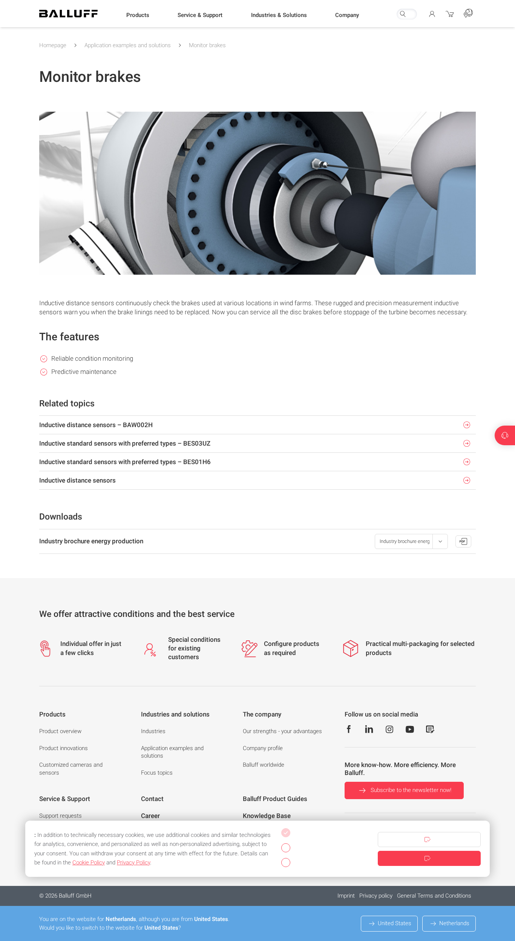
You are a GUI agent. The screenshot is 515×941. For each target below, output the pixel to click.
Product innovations (63, 748)
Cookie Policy (88, 862)
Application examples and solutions (127, 45)
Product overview (60, 731)
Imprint (346, 895)
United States (394, 923)
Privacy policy (375, 895)
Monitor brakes (207, 45)
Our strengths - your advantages (282, 731)
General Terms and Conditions (434, 895)
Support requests (60, 815)
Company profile (263, 748)
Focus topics (157, 772)
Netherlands (454, 923)
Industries (153, 731)
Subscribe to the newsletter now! (411, 790)
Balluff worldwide (263, 764)
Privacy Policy (133, 862)
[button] (137, 15)
